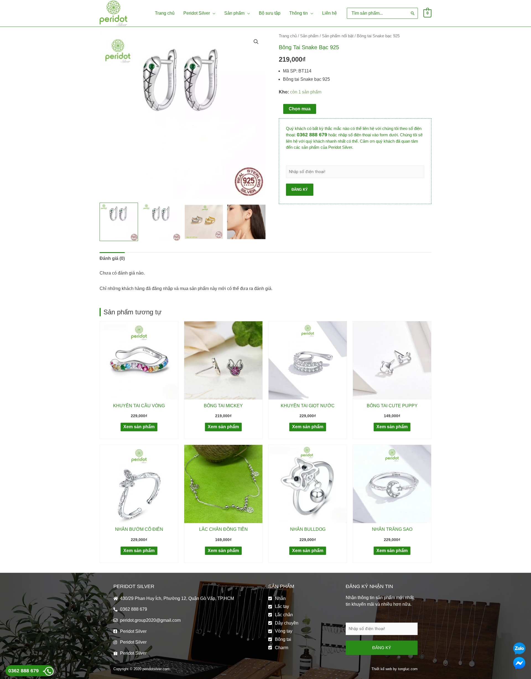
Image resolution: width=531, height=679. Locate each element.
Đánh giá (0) (112, 258)
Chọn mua (300, 108)
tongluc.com (408, 669)
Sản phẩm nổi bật (337, 36)
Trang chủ (288, 36)
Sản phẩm (309, 36)
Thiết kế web (381, 669)
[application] (212, 13)
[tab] (112, 258)
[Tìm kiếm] (412, 13)
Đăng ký (299, 189)
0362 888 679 (312, 134)
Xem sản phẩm (139, 426)
